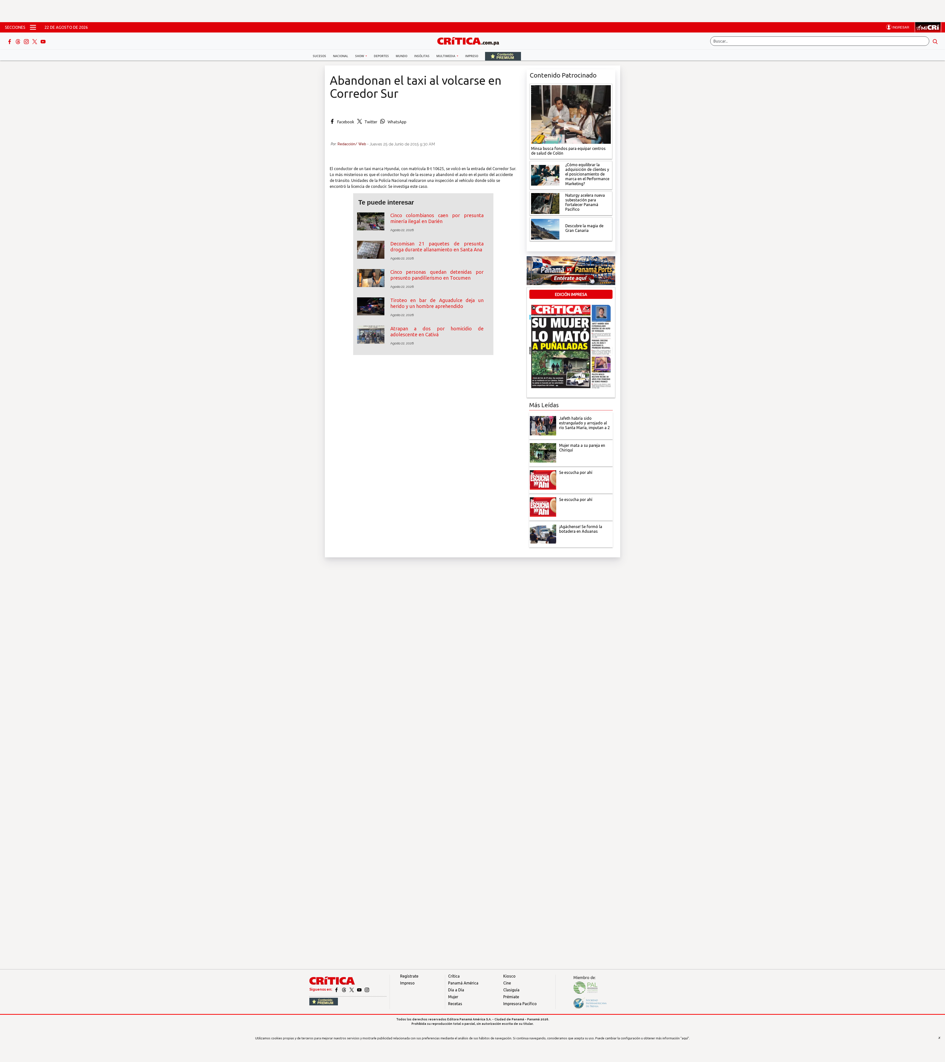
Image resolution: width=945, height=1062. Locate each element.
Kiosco (509, 976)
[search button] (935, 41)
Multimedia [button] (446, 56)
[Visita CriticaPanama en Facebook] (336, 989)
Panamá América (463, 983)
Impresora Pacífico (520, 1003)
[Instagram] (27, 41)
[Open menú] (33, 27)
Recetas (455, 1003)
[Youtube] (43, 41)
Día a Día (456, 990)
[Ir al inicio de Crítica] (470, 40)
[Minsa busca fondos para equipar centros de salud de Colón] (571, 114)
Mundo (401, 56)
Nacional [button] (340, 56)
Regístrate (409, 976)
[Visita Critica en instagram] (367, 989)
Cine (507, 983)
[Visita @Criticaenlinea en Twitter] (344, 989)
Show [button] (360, 56)
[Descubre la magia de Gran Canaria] (545, 228)
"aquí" (684, 1038)
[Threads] (18, 41)
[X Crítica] (35, 41)
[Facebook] (10, 41)
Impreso (471, 56)
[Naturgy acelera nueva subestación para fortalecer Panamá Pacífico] (545, 203)
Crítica (454, 976)
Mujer (453, 997)
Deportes (381, 56)
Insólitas (421, 56)
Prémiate (511, 997)
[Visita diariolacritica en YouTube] (359, 989)
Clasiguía (511, 990)
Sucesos (319, 56)
